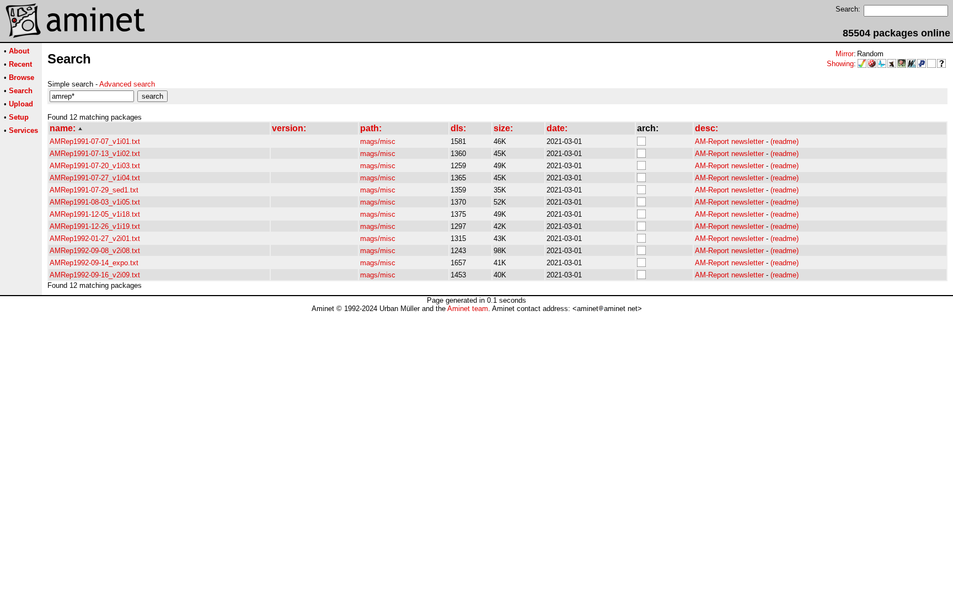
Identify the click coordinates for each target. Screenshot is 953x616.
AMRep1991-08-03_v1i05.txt (95, 202)
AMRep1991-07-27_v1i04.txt (95, 178)
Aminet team (467, 308)
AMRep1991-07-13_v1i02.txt (95, 153)
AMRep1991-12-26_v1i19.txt (95, 226)
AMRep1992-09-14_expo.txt (94, 263)
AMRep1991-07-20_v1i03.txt (95, 166)
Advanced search (127, 84)
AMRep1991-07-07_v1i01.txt (95, 141)
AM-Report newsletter (729, 141)
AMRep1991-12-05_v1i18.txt (95, 214)
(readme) (784, 141)
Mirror (845, 54)
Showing (840, 64)
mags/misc (377, 141)
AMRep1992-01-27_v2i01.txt (95, 238)
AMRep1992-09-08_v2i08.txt (95, 251)
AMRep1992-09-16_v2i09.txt (95, 275)
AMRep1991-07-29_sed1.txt (94, 190)
